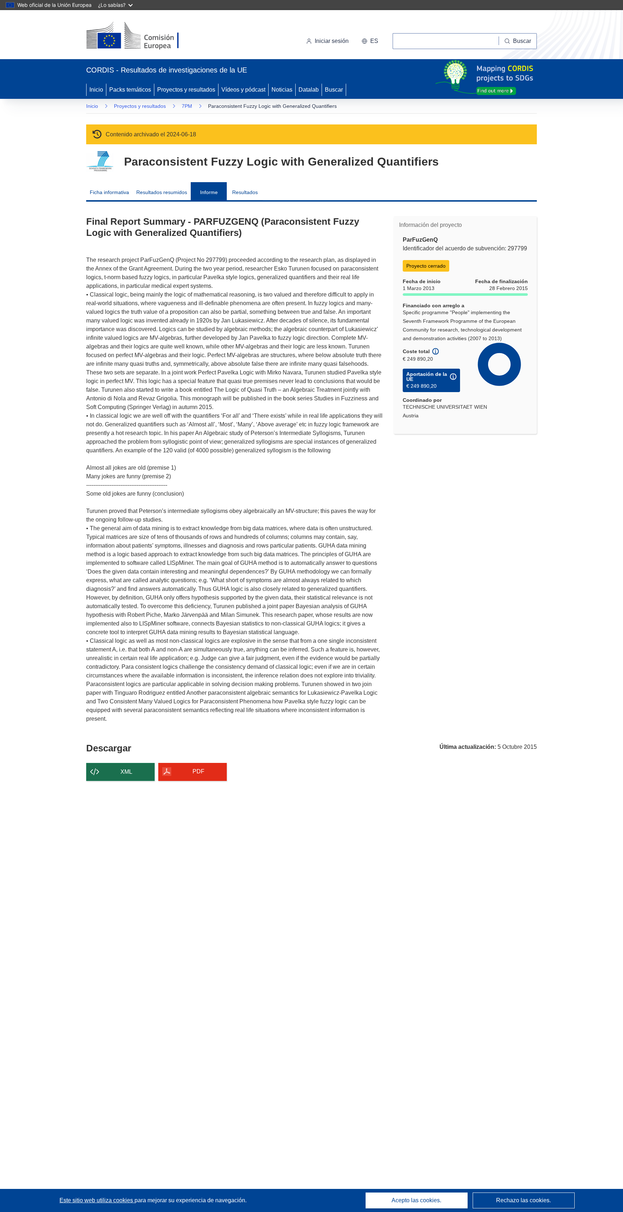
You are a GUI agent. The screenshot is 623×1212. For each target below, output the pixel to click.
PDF (198, 771)
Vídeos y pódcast (243, 90)
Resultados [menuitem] (245, 192)
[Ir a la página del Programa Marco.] (99, 161)
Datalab (309, 90)
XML (126, 772)
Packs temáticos (130, 90)
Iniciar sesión (332, 41)
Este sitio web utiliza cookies (96, 1200)
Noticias (281, 90)
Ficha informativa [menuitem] (109, 192)
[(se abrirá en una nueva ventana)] (144, 36)
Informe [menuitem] (209, 192)
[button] (370, 41)
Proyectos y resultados (186, 90)
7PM (187, 106)
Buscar (334, 90)
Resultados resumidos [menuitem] (161, 192)
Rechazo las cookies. (523, 1200)
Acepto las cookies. (416, 1200)
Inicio (96, 90)
